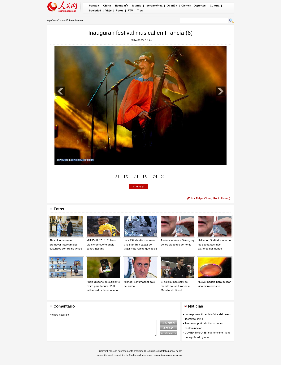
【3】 (136, 176)
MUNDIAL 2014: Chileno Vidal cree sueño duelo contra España (101, 244)
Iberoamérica (154, 5)
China (107, 5)
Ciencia (186, 5)
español (51, 20)
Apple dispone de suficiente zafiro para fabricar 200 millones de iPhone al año (103, 286)
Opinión (172, 5)
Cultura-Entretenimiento (70, 20)
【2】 (126, 176)
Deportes (200, 5)
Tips (140, 10)
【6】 (163, 176)
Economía (121, 5)
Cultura (214, 5)
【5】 (155, 176)
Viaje (108, 10)
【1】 (116, 176)
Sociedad (95, 10)
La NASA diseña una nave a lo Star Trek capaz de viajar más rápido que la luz (140, 244)
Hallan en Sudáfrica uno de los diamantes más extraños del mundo (214, 244)
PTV (130, 10)
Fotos (119, 10)
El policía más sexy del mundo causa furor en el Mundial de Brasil (175, 286)
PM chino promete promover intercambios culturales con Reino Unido (66, 244)
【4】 (145, 176)
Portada (94, 5)
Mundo (136, 5)
